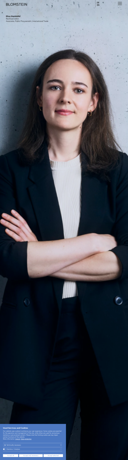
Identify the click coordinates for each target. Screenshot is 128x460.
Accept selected (53, 455)
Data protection (26, 439)
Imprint (17, 439)
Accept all (10, 455)
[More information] (43, 445)
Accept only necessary (30, 455)
